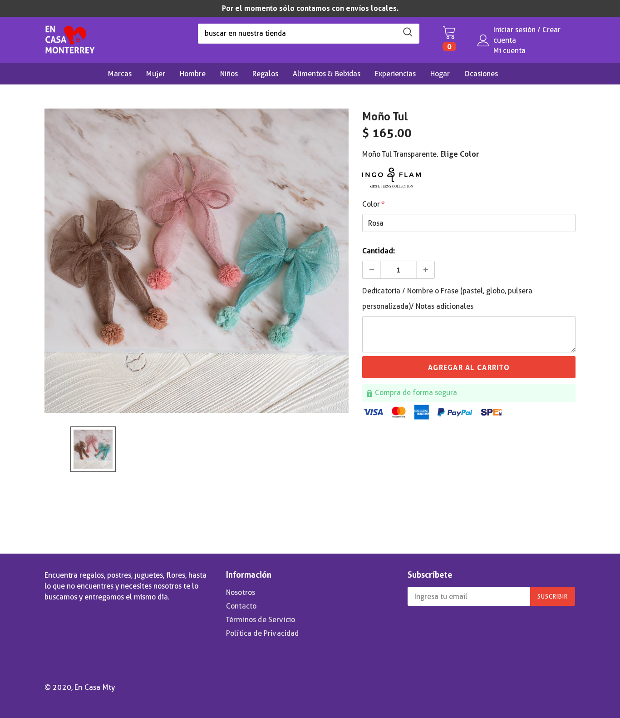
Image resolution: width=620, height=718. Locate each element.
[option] (310, 8)
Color (373, 204)
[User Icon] (483, 40)
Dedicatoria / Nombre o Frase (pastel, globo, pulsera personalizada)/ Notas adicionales (447, 299)
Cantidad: (378, 251)
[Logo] (69, 37)
